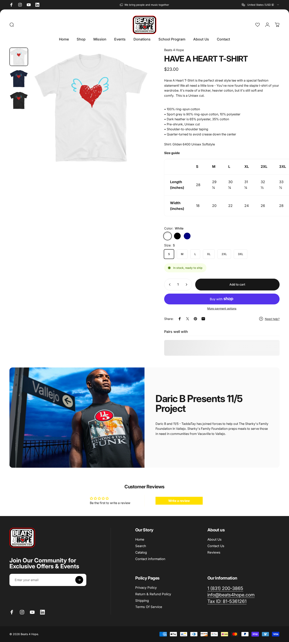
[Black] (177, 236)
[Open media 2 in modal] (91, 107)
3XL (240, 254)
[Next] (140, 114)
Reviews (213, 552)
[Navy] (187, 236)
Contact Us (215, 546)
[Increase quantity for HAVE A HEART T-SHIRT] (187, 284)
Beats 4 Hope (174, 50)
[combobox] (261, 4)
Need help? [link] (272, 319)
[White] (167, 236)
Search (140, 546)
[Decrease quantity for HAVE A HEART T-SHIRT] (168, 284)
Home (139, 539)
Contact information (150, 559)
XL (209, 254)
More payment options (221, 308)
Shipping (142, 600)
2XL (224, 254)
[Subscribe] (79, 580)
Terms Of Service (148, 607)
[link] (227, 601)
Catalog (141, 552)
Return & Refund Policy (153, 594)
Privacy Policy (146, 588)
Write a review (179, 501)
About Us (214, 539)
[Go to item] (18, 57)
